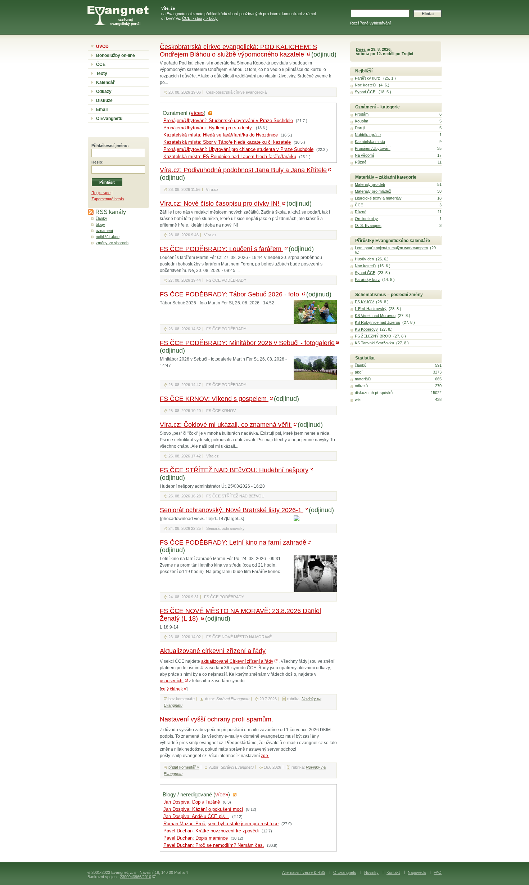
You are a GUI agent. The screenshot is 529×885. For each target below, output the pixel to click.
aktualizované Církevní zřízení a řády (237, 661)
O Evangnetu (109, 118)
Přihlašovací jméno (109, 145)
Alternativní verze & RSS (303, 872)
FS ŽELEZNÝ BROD (373, 336)
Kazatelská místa (370, 141)
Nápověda (417, 872)
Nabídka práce (368, 135)
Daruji (360, 128)
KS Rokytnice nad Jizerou (377, 322)
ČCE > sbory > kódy (200, 18)
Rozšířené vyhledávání (370, 23)
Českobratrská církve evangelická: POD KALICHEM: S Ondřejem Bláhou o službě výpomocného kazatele (238, 50)
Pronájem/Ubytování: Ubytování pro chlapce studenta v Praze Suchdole (238, 149)
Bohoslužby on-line (115, 55)
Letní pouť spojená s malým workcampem (391, 248)
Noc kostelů (365, 85)
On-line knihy (366, 218)
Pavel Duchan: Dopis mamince (195, 838)
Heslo (96, 162)
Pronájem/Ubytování (372, 148)
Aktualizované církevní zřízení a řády (213, 650)
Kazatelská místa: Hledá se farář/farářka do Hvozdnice (220, 135)
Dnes (361, 49)
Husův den (364, 259)
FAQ (438, 872)
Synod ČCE (365, 92)
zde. (265, 755)
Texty (101, 73)
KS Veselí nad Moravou (375, 315)
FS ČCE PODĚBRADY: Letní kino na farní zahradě (233, 542)
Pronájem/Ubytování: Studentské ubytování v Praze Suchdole (228, 120)
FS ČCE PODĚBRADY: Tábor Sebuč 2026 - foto (230, 294)
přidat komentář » (183, 767)
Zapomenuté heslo (107, 199)
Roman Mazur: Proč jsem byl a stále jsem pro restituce (221, 823)
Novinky (371, 872)
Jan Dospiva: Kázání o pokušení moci (203, 809)
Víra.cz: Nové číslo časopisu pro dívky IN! (220, 203)
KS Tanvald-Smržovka (374, 343)
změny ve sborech (112, 243)
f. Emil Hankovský (370, 309)
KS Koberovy (366, 329)
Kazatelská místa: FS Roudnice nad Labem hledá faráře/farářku (229, 156)
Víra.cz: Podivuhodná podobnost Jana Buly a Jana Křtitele (243, 170)
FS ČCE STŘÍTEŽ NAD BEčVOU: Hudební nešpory (234, 470)
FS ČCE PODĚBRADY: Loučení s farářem (221, 248)
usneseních (172, 680)
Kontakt (393, 872)
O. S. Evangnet (368, 225)
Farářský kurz (367, 78)
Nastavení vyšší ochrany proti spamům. (216, 719)
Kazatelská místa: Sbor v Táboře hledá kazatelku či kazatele (227, 142)
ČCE (100, 64)
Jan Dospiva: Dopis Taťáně (191, 802)
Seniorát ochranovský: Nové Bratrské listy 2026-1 (231, 510)
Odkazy (104, 91)
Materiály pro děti (370, 184)
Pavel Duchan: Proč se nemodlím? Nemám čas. (213, 845)
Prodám (362, 114)
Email (102, 109)
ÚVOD (102, 46)
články (101, 218)
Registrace (100, 193)
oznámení (104, 230)
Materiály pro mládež (373, 191)
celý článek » (173, 689)
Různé (360, 162)
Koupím (361, 121)
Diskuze (104, 100)
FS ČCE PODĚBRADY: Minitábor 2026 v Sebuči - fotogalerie (247, 343)
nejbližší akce (107, 236)
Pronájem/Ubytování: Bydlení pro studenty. (208, 127)
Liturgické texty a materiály (378, 198)
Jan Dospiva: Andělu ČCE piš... (196, 816)
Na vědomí (364, 155)
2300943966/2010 (135, 877)
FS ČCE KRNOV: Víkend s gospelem (214, 398)
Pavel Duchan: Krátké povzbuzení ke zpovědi (211, 830)
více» (197, 113)
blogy (100, 224)
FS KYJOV (364, 302)
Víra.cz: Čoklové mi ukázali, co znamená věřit (226, 424)
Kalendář (105, 82)
